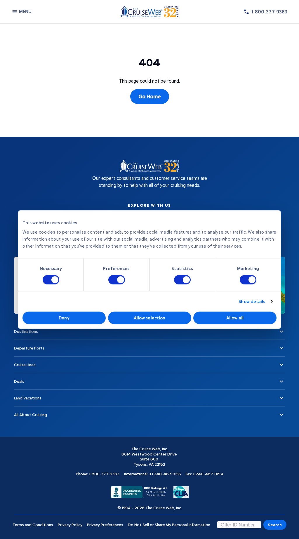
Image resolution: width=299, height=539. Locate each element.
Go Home (149, 96)
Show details (252, 301)
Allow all (235, 317)
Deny (64, 317)
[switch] (116, 279)
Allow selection (150, 317)
